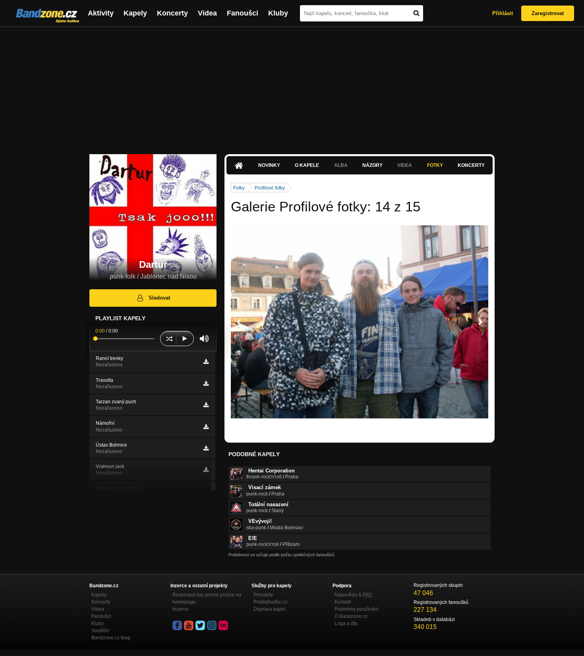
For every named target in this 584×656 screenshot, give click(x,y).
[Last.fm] (223, 625)
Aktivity (101, 13)
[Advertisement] (292, 86)
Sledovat (159, 298)
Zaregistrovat (548, 13)
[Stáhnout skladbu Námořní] (206, 427)
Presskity (263, 595)
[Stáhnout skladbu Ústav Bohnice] (206, 448)
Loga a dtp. (347, 623)
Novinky (269, 165)
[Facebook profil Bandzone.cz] (177, 625)
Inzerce (180, 609)
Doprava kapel (269, 609)
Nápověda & (353, 595)
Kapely (135, 13)
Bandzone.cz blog (110, 638)
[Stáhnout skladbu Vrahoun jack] (206, 469)
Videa (207, 13)
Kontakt (343, 602)
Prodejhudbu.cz (270, 602)
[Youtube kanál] (188, 625)
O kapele (307, 165)
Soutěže (100, 630)
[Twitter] (200, 625)
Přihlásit (502, 13)
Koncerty (172, 13)
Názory (372, 165)
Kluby (278, 13)
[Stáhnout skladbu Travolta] (206, 383)
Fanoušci (242, 13)
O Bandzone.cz (351, 616)
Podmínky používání (356, 609)
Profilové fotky (270, 188)
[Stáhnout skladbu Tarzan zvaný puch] (206, 405)
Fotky (435, 165)
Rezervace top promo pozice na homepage (206, 598)
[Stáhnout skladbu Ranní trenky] (206, 361)
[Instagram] (212, 625)
